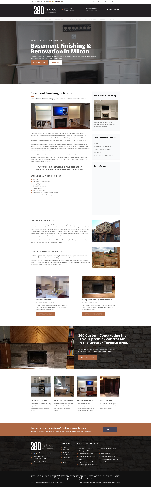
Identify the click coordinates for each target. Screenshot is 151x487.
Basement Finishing (85, 400)
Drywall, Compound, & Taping (87, 462)
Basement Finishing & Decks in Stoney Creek (81, 479)
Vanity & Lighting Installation (87, 456)
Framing (96, 143)
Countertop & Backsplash (108, 448)
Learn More (56, 63)
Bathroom (101, 2)
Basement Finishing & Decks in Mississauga (68, 477)
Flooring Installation (84, 451)
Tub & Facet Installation (107, 456)
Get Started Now (39, 63)
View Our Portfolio (43, 300)
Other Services (66, 455)
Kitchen (95, 2)
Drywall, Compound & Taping (102, 149)
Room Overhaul (116, 2)
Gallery (102, 19)
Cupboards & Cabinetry (107, 451)
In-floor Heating (105, 454)
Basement (108, 2)
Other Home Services (74, 19)
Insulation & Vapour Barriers (102, 146)
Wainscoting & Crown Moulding (103, 155)
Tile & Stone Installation (85, 454)
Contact (112, 19)
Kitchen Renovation (39, 400)
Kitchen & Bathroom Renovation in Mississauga (45, 475)
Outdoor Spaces (90, 19)
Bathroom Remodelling (63, 400)
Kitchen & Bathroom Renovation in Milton (101, 475)
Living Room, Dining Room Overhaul (97, 300)
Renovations (59, 19)
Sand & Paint (97, 152)
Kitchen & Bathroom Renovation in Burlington (73, 475)
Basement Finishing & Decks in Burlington (94, 477)
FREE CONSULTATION (112, 10)
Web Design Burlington (100, 482)
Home (38, 19)
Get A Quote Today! (87, 357)
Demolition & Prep (84, 448)
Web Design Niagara (114, 482)
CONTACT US (110, 429)
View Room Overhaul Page (93, 314)
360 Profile (47, 19)
